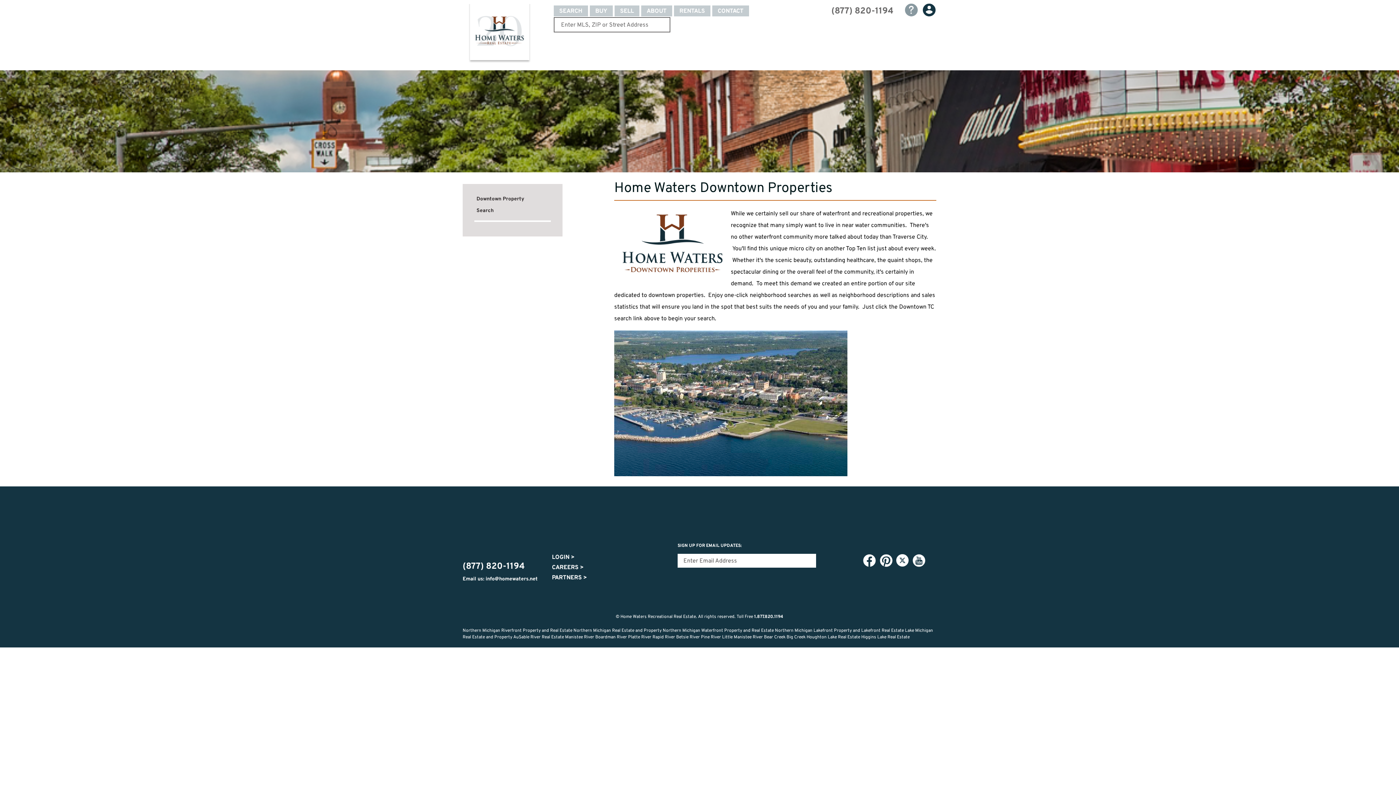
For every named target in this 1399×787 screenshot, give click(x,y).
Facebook (869, 560)
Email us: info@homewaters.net (500, 579)
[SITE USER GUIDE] (911, 10)
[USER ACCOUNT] (929, 10)
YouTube (918, 560)
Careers (568, 567)
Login (563, 557)
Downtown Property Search (500, 205)
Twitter (902, 560)
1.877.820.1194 (768, 617)
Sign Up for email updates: (710, 546)
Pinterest (886, 560)
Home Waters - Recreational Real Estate (499, 33)
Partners (569, 578)
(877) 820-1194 (862, 11)
